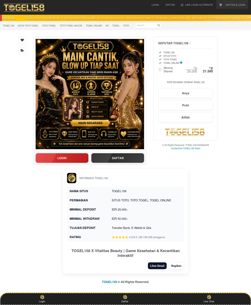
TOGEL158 (8, 25)
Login (42, 301)
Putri (185, 105)
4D (107, 25)
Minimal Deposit (188, 69)
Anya (185, 93)
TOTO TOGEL (49, 25)
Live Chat (209, 301)
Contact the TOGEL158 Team (185, 148)
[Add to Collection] (22, 50)
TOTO (126, 25)
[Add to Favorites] (22, 40)
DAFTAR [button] (118, 158)
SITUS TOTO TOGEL (28, 25)
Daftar (124, 301)
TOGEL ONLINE (94, 25)
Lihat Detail (157, 266)
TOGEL (116, 25)
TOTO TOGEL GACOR (71, 25)
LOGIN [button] (62, 158)
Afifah (185, 117)
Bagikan (176, 266)
